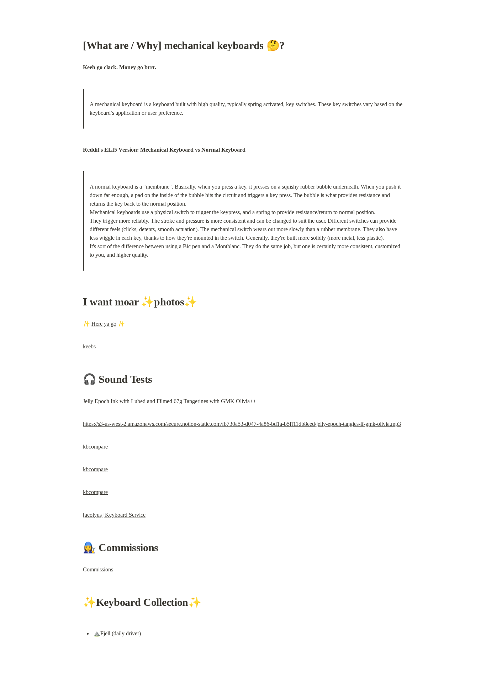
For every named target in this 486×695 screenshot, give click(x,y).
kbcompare (95, 447)
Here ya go (103, 324)
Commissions (98, 569)
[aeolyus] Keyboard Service (114, 515)
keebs (89, 346)
